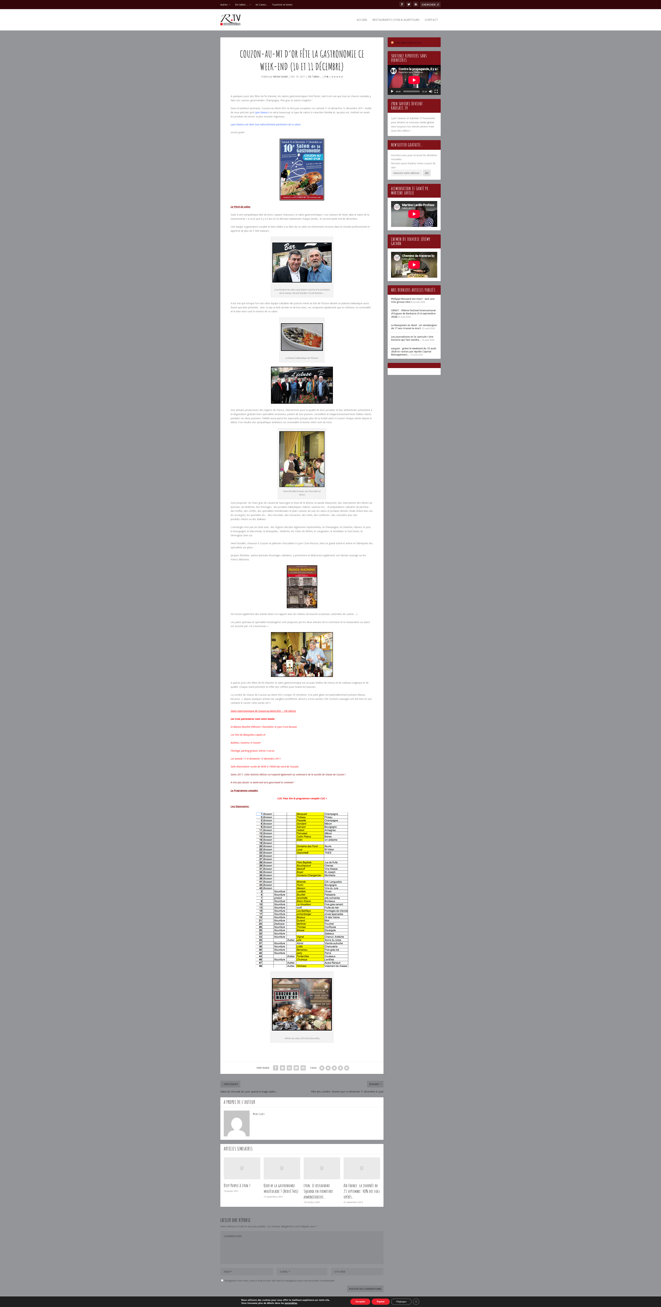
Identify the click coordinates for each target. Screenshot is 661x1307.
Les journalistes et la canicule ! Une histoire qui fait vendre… (412, 338)
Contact (431, 20)
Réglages (401, 1301)
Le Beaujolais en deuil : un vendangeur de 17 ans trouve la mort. (414, 326)
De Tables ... (315, 76)
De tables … (241, 4)
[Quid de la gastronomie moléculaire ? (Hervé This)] (282, 1168)
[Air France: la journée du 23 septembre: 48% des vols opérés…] (362, 1168)
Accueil (362, 20)
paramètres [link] (291, 1303)
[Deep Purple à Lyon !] (242, 1168)
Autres (224, 4)
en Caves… (262, 4)
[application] (414, 80)
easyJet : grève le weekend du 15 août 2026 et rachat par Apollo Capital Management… (413, 351)
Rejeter (381, 1301)
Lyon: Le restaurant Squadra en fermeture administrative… (318, 1191)
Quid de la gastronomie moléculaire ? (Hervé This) (281, 1188)
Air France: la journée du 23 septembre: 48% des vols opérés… (362, 1191)
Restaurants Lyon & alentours (396, 20)
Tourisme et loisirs (282, 4)
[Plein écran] (436, 91)
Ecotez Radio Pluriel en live (408, 42)
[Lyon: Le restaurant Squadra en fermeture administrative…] (322, 1168)
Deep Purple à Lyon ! (237, 1185)
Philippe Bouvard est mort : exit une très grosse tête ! (412, 300)
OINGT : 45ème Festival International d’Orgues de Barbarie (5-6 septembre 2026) (413, 313)
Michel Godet (280, 76)
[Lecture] (392, 91)
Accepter (360, 1301)
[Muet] (430, 91)
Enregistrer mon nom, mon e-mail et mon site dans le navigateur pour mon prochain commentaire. (279, 1280)
